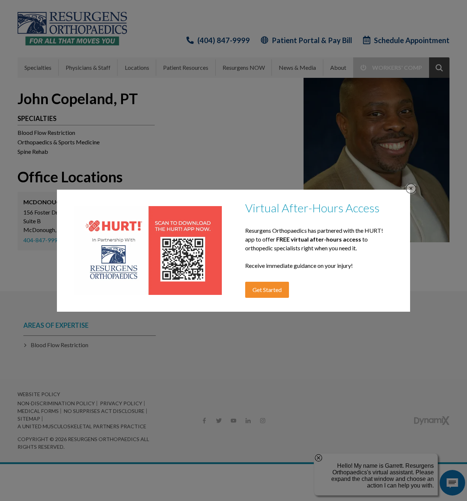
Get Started (267, 289)
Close (411, 189)
